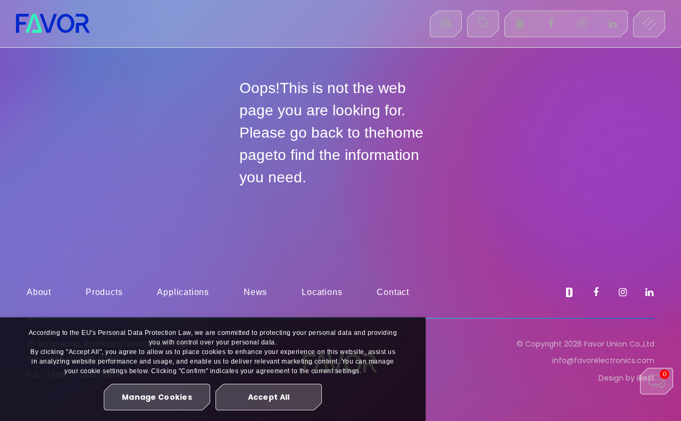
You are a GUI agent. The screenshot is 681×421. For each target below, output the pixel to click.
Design (611, 378)
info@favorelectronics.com (603, 360)
